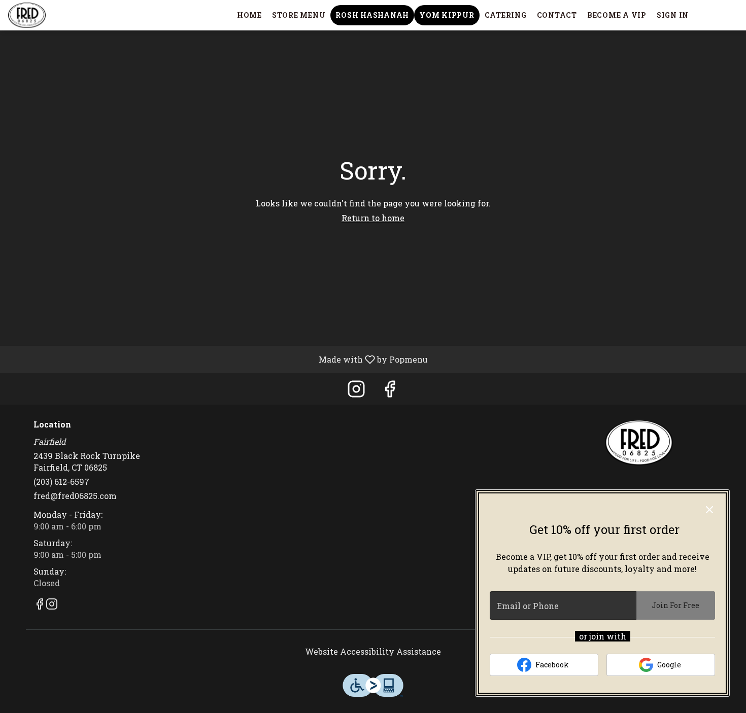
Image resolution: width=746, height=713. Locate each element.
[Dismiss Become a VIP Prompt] (709, 509)
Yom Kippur (446, 15)
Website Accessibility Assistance (373, 651)
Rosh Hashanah (372, 15)
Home (249, 15)
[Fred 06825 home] (53, 15)
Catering (506, 15)
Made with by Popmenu (218, 359)
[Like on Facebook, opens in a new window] (390, 391)
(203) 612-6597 (61, 481)
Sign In (673, 15)
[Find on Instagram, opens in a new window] (356, 391)
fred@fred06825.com (75, 495)
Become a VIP (617, 15)
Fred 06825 (639, 443)
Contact (557, 15)
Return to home (373, 217)
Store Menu (299, 15)
